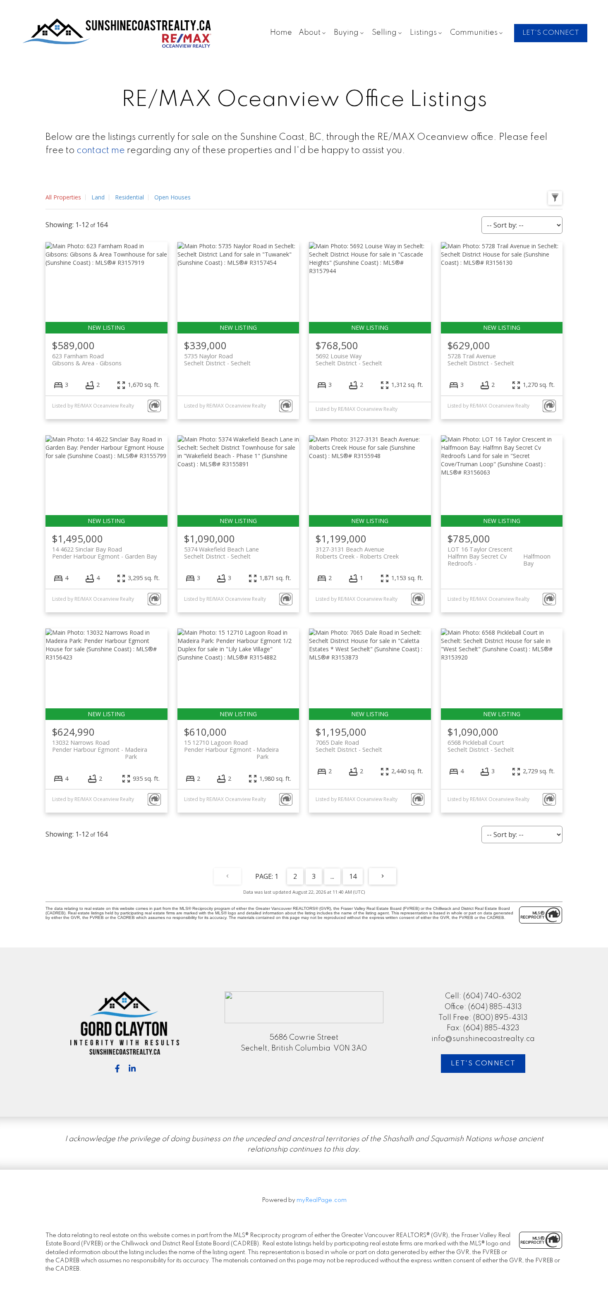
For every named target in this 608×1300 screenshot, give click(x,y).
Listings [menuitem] (423, 32)
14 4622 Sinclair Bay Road (104, 552)
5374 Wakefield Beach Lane (221, 552)
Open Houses (172, 197)
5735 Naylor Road (217, 359)
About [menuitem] (310, 32)
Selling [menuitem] (384, 32)
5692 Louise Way (349, 359)
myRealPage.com (322, 1200)
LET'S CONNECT (550, 32)
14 (353, 876)
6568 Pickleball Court (481, 746)
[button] (550, 33)
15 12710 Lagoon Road (231, 746)
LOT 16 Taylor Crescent (499, 552)
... (332, 876)
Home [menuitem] (281, 32)
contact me (101, 150)
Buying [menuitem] (346, 32)
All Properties (63, 197)
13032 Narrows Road (99, 746)
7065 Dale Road (349, 746)
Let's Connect (483, 1063)
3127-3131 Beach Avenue (357, 552)
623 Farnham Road (87, 359)
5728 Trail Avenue (481, 359)
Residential (129, 197)
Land (98, 197)
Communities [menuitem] (474, 32)
